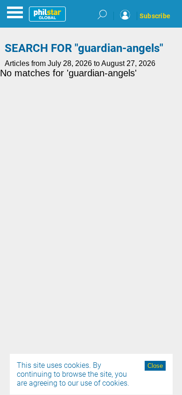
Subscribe (155, 16)
